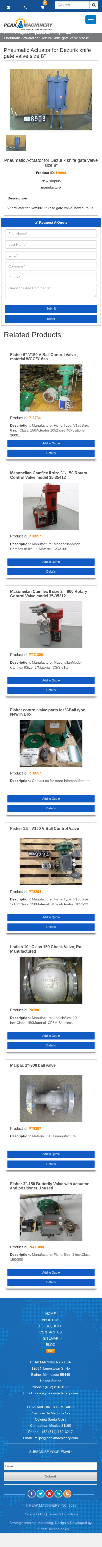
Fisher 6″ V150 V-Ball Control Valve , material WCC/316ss (44, 357)
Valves (70, 33)
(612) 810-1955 (57, 1387)
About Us (50, 1320)
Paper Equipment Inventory (39, 33)
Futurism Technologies (51, 1529)
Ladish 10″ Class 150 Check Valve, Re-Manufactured (46, 949)
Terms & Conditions (63, 1514)
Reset (51, 319)
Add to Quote (51, 443)
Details (51, 453)
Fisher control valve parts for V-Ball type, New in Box (48, 712)
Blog (50, 1345)
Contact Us (50, 1332)
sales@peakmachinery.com (56, 1393)
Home (8, 33)
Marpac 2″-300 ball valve (33, 1065)
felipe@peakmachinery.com (56, 1438)
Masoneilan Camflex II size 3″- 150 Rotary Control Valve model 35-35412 (48, 475)
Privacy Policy (34, 1514)
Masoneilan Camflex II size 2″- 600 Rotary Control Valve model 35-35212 (48, 593)
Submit (51, 308)
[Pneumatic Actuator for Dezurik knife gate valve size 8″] (51, 99)
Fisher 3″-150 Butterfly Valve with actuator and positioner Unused (49, 1186)
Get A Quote (50, 1326)
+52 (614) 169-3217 (57, 1432)
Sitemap (50, 1338)
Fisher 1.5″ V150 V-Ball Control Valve (44, 828)
